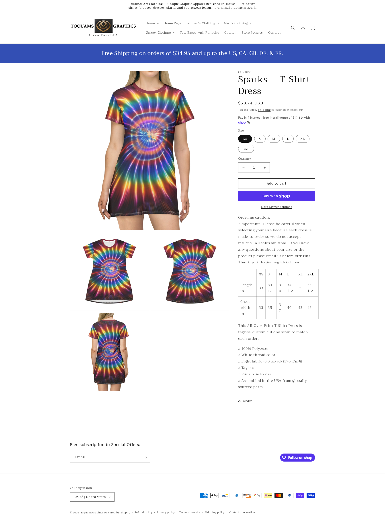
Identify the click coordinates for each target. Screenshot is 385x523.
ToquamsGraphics (92, 513)
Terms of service (189, 513)
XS (245, 139)
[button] (152, 23)
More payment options (276, 207)
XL (302, 139)
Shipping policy (215, 513)
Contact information (242, 513)
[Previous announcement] (120, 6)
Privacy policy (166, 513)
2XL (246, 149)
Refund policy (143, 513)
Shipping (264, 110)
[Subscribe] (145, 457)
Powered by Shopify (117, 513)
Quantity (244, 159)
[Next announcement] (265, 6)
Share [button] (247, 400)
